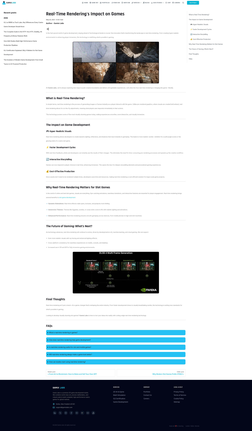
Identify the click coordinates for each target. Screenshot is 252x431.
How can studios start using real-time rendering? (67, 362)
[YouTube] (77, 413)
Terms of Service (180, 395)
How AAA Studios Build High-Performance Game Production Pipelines (20, 43)
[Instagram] (66, 413)
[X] (60, 413)
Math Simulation (119, 395)
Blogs (147, 3)
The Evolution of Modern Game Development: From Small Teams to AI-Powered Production (23, 62)
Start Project (193, 2)
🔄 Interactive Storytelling (199, 34)
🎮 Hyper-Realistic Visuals (199, 24)
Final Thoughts (194, 54)
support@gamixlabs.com (64, 407)
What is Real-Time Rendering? (199, 15)
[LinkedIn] (55, 413)
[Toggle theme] (183, 3)
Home (86, 3)
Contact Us (148, 395)
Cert (169, 3)
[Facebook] (71, 413)
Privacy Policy (179, 392)
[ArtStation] (93, 413)
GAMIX (59, 387)
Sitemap (177, 402)
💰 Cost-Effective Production (200, 39)
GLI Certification (119, 398)
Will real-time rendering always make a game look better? (70, 354)
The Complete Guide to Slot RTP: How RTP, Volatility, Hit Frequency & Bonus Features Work (23, 34)
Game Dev (95, 3)
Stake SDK (116, 3)
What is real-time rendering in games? (63, 332)
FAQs (190, 59)
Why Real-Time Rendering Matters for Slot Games (206, 44)
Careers (177, 3)
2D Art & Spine (118, 392)
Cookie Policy (179, 398)
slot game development (67, 197)
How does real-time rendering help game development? (70, 340)
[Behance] (88, 413)
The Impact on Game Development (201, 19)
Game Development (120, 402)
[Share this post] (48, 29)
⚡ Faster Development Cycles (201, 29)
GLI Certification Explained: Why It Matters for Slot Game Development (23, 52)
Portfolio (106, 3)
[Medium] (82, 413)
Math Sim (127, 3)
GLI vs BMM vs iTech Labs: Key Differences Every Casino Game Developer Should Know (23, 24)
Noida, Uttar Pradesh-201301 (65, 404)
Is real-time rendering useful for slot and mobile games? (70, 347)
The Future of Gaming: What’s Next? (201, 49)
